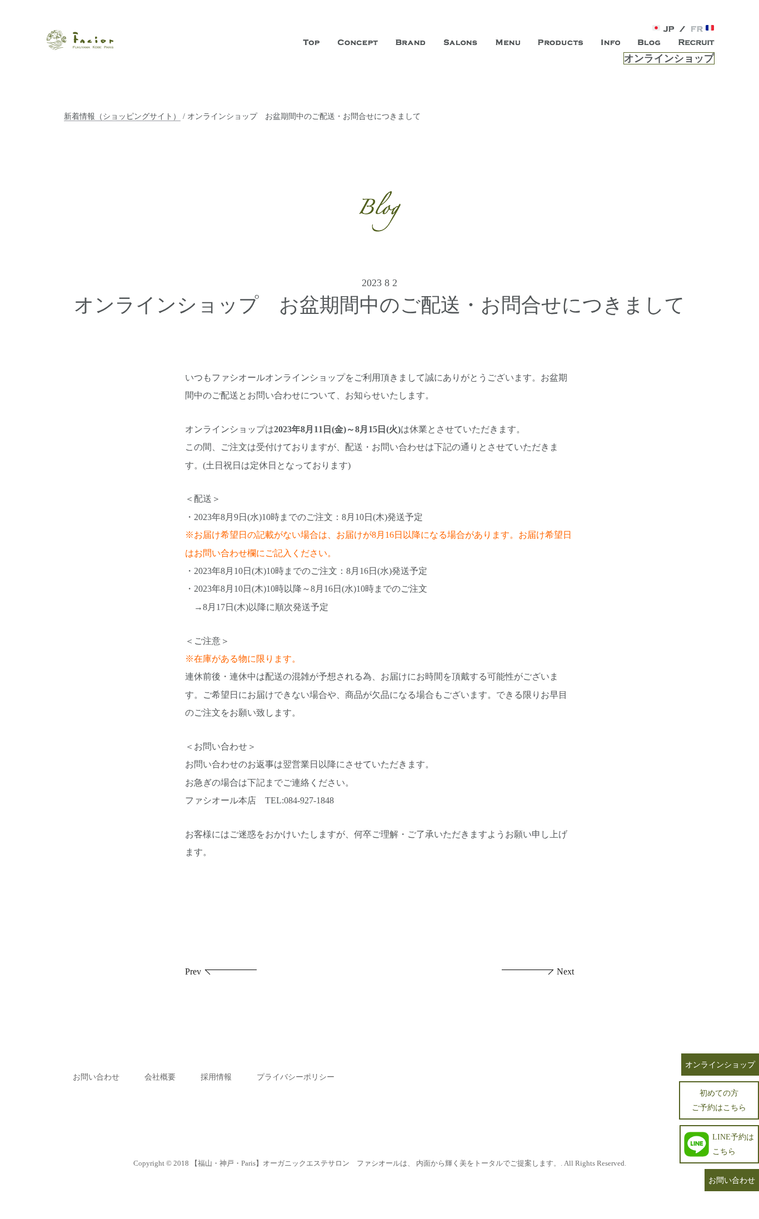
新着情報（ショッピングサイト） (122, 116)
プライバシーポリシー (295, 1077)
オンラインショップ (669, 58)
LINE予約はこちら (733, 1143)
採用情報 (216, 1077)
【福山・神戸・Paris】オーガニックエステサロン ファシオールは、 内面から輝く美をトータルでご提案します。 (376, 1163)
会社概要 (160, 1077)
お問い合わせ (96, 1077)
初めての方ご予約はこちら (719, 1099)
